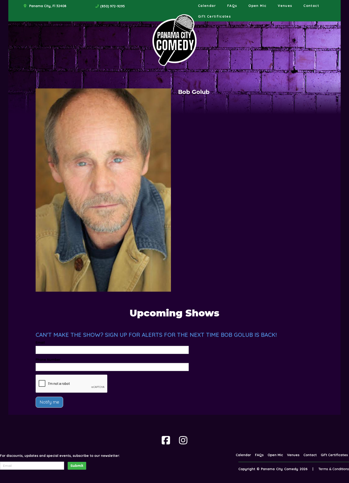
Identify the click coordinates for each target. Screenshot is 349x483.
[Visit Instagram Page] (183, 440)
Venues (285, 6)
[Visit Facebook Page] (166, 440)
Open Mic (257, 6)
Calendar (207, 6)
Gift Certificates (214, 16)
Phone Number (48, 359)
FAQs (232, 6)
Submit (77, 466)
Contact (311, 6)
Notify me (49, 402)
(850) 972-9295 (112, 6)
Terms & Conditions (333, 469)
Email (40, 342)
